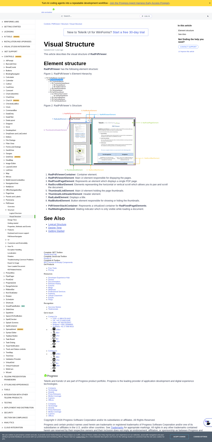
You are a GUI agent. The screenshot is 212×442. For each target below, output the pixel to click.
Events (51, 297)
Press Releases (54, 394)
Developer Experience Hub (59, 278)
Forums (51, 286)
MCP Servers (49, 262)
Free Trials (52, 268)
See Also (54, 218)
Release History (54, 284)
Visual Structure (15, 216)
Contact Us (52, 317)
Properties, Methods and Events (19, 226)
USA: (62, 319)
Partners (51, 294)
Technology (52, 390)
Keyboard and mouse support (18, 233)
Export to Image (13, 263)
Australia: (63, 326)
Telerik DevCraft (50, 254)
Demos (51, 280)
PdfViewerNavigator (15, 236)
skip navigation (46, 12)
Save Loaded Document (16, 266)
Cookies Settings (200, 437)
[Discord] (54, 347)
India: (62, 322)
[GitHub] (54, 344)
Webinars (52, 290)
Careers (51, 398)
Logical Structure (15, 213)
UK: (61, 320)
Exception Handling (15, 250)
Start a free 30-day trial (129, 32)
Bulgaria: (63, 324)
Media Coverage (54, 396)
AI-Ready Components (64, 262)
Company (52, 388)
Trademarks (117, 427)
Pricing (51, 270)
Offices (51, 400)
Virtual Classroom (55, 296)
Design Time (12, 220)
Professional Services (56, 292)
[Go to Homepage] (53, 12)
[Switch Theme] (208, 16)
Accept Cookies (179, 437)
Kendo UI (47, 258)
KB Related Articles (15, 270)
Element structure (65, 63)
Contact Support (188, 47)
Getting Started (56, 231)
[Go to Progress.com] (51, 377)
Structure (64, 24)
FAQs (50, 299)
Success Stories (54, 307)
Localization (12, 253)
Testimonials (53, 309)
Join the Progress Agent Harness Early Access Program (139, 3)
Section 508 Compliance (16, 418)
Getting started (13, 223)
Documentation (54, 282)
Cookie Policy (80, 437)
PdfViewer (56, 24)
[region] (106, 437)
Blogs (50, 288)
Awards (51, 392)
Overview (11, 207)
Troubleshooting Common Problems (21, 260)
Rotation (11, 256)
